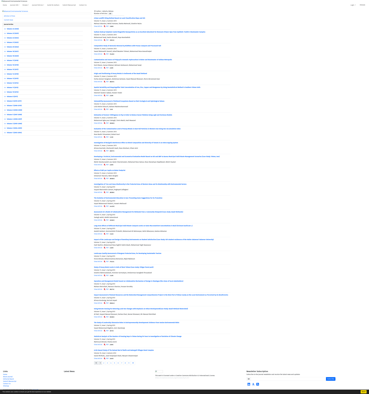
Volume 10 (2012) (12, 92)
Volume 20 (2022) (13, 47)
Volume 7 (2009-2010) (14, 106)
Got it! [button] (363, 391)
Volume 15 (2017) (12, 69)
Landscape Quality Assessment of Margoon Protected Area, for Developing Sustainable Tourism (127, 253)
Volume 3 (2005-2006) (14, 124)
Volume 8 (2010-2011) (14, 101)
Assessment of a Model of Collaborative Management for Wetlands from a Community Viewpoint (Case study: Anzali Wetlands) (138, 212)
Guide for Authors (53, 5)
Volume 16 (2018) (13, 65)
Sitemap (6, 386)
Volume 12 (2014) (12, 83)
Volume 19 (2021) (12, 51)
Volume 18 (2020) (13, 56)
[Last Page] (133, 363)
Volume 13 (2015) (12, 78)
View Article (98, 26)
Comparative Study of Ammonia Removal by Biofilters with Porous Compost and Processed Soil (127, 46)
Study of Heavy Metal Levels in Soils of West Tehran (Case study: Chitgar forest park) (123, 267)
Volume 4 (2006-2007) (14, 119)
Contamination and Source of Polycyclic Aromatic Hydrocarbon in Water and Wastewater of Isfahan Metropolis (133, 60)
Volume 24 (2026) (13, 29)
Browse (25, 5)
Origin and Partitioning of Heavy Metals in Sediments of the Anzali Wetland (120, 73)
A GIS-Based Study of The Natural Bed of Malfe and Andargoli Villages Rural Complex (124, 350)
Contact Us (83, 5)
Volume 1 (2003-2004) (14, 133)
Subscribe (330, 379)
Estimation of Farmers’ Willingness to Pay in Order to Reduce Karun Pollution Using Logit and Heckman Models (133, 115)
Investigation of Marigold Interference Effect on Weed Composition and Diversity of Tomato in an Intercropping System (136, 143)
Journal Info (14, 5)
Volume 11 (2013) (12, 87)
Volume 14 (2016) (13, 74)
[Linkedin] (248, 385)
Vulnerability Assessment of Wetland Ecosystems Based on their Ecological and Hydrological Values (129, 101)
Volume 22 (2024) (13, 38)
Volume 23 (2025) (13, 33)
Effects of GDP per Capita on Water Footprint (109, 170)
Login (353, 5)
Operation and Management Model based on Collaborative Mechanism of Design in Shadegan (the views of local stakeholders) (138, 281)
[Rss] (257, 385)
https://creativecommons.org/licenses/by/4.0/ (172, 378)
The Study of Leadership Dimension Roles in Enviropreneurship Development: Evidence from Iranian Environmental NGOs (136, 322)
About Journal (8, 377)
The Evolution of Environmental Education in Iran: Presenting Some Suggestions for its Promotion (128, 198)
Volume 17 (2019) (12, 60)
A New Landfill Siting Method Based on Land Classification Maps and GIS (119, 18)
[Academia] (253, 385)
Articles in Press (9, 16)
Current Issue (8, 20)
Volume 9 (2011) (12, 97)
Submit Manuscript (69, 5)
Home (5, 5)
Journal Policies (37, 5)
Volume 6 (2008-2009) (14, 110)
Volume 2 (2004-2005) (14, 128)
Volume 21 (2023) (12, 42)
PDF (109, 26)
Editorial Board (8, 379)
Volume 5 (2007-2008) (14, 115)
